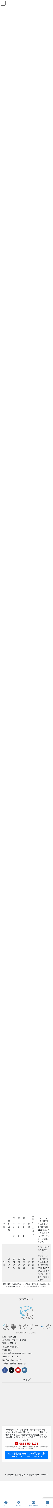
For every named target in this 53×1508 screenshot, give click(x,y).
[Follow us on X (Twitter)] (11, 1370)
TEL (47, 1505)
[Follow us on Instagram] (24, 1370)
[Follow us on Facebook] (5, 1370)
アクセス (18, 1505)
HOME (6, 1505)
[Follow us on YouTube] (18, 1370)
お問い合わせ (33, 1505)
